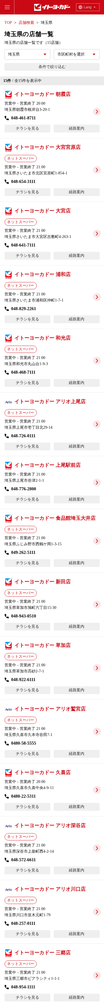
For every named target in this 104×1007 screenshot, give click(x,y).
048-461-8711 (23, 117)
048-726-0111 (23, 435)
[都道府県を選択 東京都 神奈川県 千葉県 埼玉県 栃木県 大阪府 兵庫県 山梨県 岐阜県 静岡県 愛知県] (27, 54)
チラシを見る (27, 128)
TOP (8, 23)
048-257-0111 (23, 923)
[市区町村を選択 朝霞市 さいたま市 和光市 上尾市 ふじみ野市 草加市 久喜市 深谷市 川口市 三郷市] (77, 54)
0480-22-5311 (23, 796)
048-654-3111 (23, 181)
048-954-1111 (23, 987)
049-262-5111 (23, 552)
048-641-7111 (23, 245)
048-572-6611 (23, 859)
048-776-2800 (23, 488)
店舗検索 (26, 23)
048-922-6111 (23, 679)
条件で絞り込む (52, 67)
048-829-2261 (23, 308)
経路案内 (76, 128)
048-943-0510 (23, 616)
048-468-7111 (23, 372)
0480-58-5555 (23, 743)
